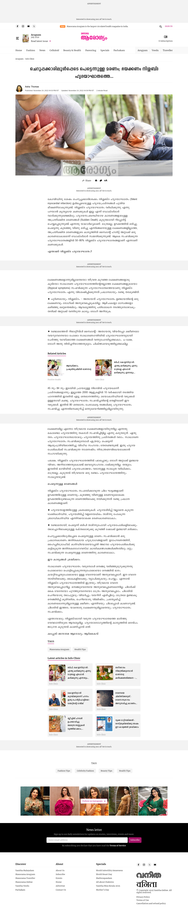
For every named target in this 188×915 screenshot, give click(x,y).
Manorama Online (24, 882)
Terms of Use (142, 900)
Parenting (90, 50)
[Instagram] (23, 26)
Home (18, 50)
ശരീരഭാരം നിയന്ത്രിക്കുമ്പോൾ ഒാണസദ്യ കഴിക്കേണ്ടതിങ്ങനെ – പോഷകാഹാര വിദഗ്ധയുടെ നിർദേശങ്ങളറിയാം (125, 678)
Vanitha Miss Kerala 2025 (108, 886)
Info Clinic (29, 59)
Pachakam (119, 50)
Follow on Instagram (92, 801)
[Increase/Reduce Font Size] (106, 180)
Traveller (168, 50)
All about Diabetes (105, 882)
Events (59, 878)
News (42, 50)
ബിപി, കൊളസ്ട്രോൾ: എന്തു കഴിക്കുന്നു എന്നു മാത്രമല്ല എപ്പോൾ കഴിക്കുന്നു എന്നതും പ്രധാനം (125, 369)
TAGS (94, 763)
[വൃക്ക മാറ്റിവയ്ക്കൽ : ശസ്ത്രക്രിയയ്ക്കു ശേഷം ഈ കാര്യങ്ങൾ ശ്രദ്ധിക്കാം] (105, 724)
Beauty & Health (72, 50)
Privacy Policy (143, 897)
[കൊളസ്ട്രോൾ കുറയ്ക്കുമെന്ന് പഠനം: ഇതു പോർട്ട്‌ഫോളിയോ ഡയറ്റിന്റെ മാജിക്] (57, 698)
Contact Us (61, 890)
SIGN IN (168, 26)
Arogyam (36, 34)
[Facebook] (17, 26)
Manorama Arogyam (25, 874)
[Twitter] (34, 26)
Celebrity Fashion (85, 770)
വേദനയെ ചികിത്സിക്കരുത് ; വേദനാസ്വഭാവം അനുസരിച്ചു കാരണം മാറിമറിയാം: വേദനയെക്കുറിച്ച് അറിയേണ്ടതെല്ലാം (125, 703)
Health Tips (124, 770)
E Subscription (166, 41)
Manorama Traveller (25, 878)
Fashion (30, 50)
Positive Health (54, 380)
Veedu (155, 50)
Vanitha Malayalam (24, 870)
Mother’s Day (102, 890)
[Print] (96, 180)
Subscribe (60, 874)
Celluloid (54, 50)
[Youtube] (28, 26)
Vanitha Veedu (22, 886)
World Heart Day (104, 874)
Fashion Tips (64, 770)
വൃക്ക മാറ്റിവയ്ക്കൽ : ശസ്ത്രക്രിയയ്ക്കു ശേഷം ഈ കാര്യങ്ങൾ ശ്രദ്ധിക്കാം (127, 724)
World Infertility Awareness (109, 870)
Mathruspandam (104, 878)
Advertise (60, 886)
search (160, 26)
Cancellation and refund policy (151, 903)
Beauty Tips (106, 770)
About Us (60, 870)
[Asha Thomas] (19, 88)
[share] (86, 180)
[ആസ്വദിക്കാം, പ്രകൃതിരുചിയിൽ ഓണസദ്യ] (56, 367)
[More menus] (17, 38)
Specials (104, 50)
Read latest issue (39, 41)
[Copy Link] (101, 180)
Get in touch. (107, 19)
